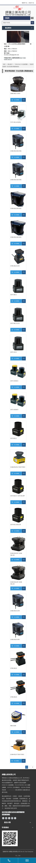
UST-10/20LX (14, 381)
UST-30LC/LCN (14, 323)
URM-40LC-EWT (15, 93)
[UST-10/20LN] (18, 400)
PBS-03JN (13, 725)
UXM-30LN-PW (15, 639)
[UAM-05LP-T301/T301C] (18, 745)
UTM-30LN (13, 697)
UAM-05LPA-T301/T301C (17, 467)
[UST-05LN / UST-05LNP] (18, 486)
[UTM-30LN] (18, 687)
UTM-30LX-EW (15, 266)
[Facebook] (3, 818)
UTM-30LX (13, 668)
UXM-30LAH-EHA (15, 237)
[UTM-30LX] (18, 658)
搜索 (32, 22)
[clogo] (18, 10)
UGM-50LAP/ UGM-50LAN (16, 583)
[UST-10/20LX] (18, 371)
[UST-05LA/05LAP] (18, 515)
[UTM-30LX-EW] (18, 256)
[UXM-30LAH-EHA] (18, 228)
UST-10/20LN (14, 409)
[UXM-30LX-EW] (18, 601)
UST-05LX (13, 438)
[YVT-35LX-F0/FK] (18, 112)
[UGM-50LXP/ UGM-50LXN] (18, 543)
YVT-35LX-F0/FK (15, 122)
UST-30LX (13, 294)
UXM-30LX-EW (15, 611)
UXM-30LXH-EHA (15, 208)
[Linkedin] (9, 818)
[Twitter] (12, 818)
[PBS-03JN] (18, 716)
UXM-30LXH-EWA (15, 151)
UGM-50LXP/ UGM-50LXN (16, 554)
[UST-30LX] (18, 286)
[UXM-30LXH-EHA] (18, 199)
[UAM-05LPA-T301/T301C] (18, 457)
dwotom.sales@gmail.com (11, 54)
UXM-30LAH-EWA (15, 179)
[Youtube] (15, 818)
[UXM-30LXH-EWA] (18, 141)
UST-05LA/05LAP (15, 524)
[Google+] (6, 818)
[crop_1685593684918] (18, 37)
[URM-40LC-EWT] (18, 84)
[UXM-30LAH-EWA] (18, 170)
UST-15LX (13, 352)
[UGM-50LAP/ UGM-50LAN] (18, 572)
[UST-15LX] (18, 343)
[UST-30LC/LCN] (18, 315)
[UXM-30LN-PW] (18, 630)
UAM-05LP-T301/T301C (17, 754)
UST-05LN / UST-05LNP (17, 496)
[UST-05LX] (18, 429)
